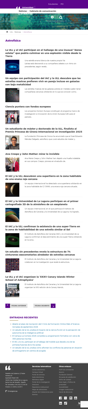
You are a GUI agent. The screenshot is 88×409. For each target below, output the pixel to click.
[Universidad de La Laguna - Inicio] (25, 8)
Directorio (35, 384)
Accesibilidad (63, 387)
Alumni (61, 372)
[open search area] (61, 17)
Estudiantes (53, 4)
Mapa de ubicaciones (39, 389)
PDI (62, 4)
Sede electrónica (38, 377)
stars (21, 398)
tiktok (66, 403)
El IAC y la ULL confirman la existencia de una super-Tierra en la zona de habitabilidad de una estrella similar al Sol (42, 228)
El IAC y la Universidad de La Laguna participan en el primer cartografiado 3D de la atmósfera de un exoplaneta (41, 203)
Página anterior (18, 306)
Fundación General (65, 375)
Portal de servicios (38, 375)
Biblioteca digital (38, 380)
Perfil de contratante (66, 370)
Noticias (23, 11)
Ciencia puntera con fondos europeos (28, 106)
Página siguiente (42, 306)
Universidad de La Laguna (8, 367)
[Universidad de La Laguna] (25, 13)
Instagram (71, 397)
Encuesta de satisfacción (67, 377)
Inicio (7, 32)
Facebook (61, 397)
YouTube (76, 397)
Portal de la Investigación (41, 382)
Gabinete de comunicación (43, 11)
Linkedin (61, 403)
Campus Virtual (37, 372)
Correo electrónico (38, 370)
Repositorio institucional (40, 387)
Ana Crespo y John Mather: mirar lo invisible (32, 154)
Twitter (66, 397)
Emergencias (12, 391)
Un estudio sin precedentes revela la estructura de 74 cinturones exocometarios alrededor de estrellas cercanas (40, 253)
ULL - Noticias (15, 32)
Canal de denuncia (65, 392)
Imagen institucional (66, 389)
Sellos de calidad (65, 380)
